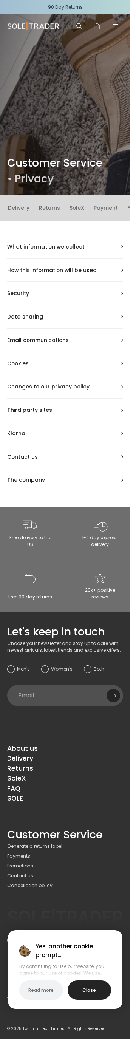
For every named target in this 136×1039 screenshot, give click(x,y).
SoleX (77, 208)
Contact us (22, 457)
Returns (49, 208)
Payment (106, 208)
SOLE (15, 798)
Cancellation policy (30, 885)
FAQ (13, 788)
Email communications (38, 340)
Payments (18, 856)
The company (26, 480)
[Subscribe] (113, 695)
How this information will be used (52, 270)
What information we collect (46, 246)
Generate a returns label (34, 846)
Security (18, 293)
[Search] (79, 26)
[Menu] (115, 26)
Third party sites (29, 410)
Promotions (20, 866)
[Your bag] (97, 26)
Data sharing (25, 316)
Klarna (16, 433)
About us (22, 748)
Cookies (18, 363)
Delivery (18, 208)
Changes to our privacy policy (48, 386)
